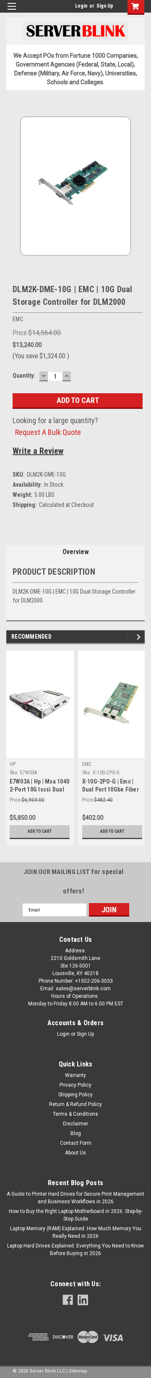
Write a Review (38, 451)
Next (140, 637)
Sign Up (104, 6)
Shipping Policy (75, 1095)
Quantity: (24, 375)
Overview (75, 552)
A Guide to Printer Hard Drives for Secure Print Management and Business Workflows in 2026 (75, 1198)
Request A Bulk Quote (48, 432)
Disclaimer (75, 1124)
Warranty (75, 1075)
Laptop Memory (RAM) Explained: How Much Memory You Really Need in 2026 (75, 1232)
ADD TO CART (40, 831)
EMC (86, 764)
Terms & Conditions (75, 1114)
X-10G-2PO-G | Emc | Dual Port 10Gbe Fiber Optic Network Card (110, 789)
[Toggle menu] (11, 11)
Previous (128, 637)
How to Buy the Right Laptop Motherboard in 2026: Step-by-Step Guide (76, 1215)
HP (13, 764)
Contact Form (75, 1143)
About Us (75, 1153)
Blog (75, 1133)
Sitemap (78, 1371)
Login (81, 6)
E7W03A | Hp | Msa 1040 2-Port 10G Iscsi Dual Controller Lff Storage (40, 789)
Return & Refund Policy (75, 1104)
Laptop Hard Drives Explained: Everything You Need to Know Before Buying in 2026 (75, 1249)
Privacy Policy (75, 1085)
